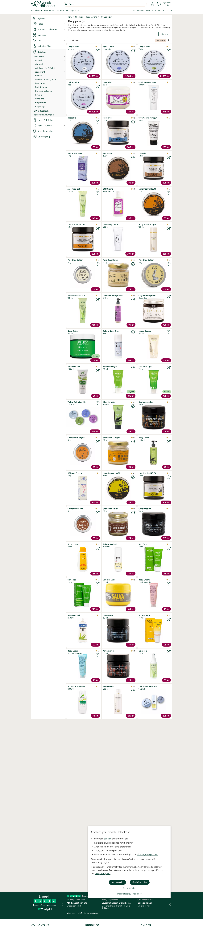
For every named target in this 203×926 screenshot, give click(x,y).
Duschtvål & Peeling (43, 91)
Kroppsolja (40, 106)
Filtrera (118, 40)
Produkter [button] (35, 10)
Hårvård (38, 60)
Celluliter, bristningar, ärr (46, 79)
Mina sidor (167, 10)
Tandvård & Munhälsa (44, 115)
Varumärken (62, 10)
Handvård (39, 98)
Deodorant (40, 83)
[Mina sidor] (152, 4)
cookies (107, 838)
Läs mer (164, 34)
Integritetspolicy (103, 873)
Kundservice (138, 10)
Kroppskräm (41, 102)
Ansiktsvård (39, 56)
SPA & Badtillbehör (42, 111)
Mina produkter (153, 10)
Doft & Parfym (41, 87)
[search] (105, 4)
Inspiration (74, 10)
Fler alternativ (129, 888)
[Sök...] (66, 4)
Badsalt (38, 75)
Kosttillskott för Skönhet (44, 68)
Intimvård (38, 64)
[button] (164, 4)
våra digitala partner (147, 854)
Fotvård (38, 95)
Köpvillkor (137, 894)
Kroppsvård (39, 72)
